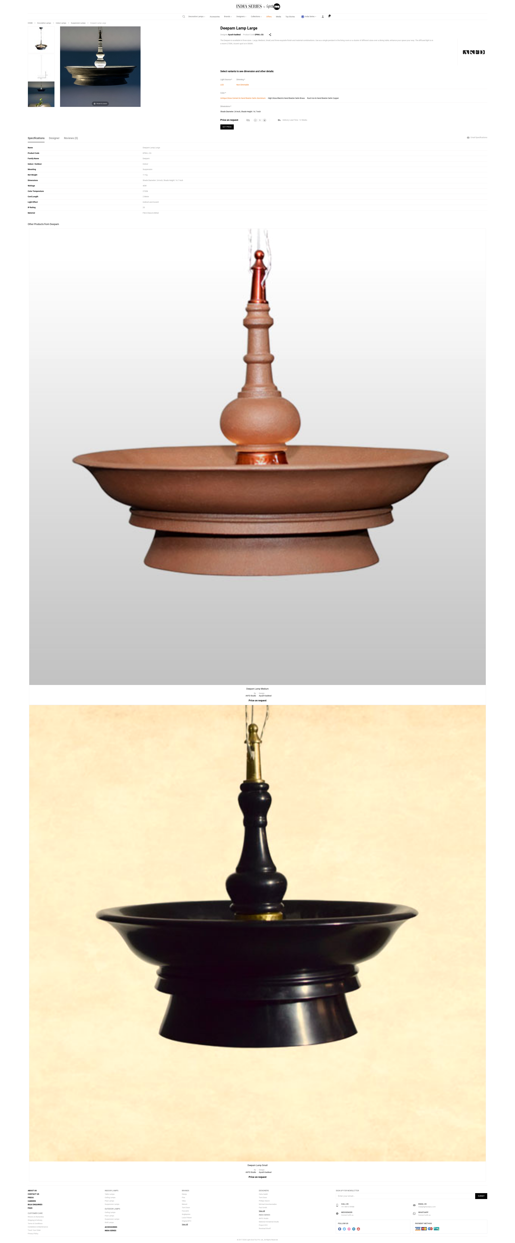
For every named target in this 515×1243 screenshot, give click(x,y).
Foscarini (185, 1211)
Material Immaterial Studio (269, 1222)
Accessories (215, 17)
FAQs (30, 1208)
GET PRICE (227, 127)
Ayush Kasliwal (234, 35)
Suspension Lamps (78, 23)
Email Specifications (478, 137)
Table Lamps (110, 1194)
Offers (269, 17)
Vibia (184, 1201)
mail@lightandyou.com (427, 1207)
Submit (481, 1196)
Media (278, 17)
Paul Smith (263, 1208)
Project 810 (263, 1225)
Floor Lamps (109, 1201)
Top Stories (290, 17)
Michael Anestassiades (268, 1204)
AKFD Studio (263, 1218)
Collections (255, 16)
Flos (183, 1197)
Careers (32, 1201)
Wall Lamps (109, 1222)
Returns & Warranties (36, 1217)
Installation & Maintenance (38, 1227)
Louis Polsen (187, 1218)
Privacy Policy (33, 1234)
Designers (240, 16)
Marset (184, 1204)
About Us (32, 1191)
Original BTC (186, 1221)
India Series (310, 16)
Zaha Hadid (263, 1194)
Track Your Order (34, 1230)
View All (185, 1224)
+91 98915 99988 (347, 1207)
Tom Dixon (186, 1208)
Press (31, 1197)
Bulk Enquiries (35, 1204)
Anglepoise (186, 1214)
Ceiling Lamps (110, 1197)
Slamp (184, 1194)
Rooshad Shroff (265, 1228)
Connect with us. (347, 1215)
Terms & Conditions (35, 1223)
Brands (227, 16)
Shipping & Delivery (35, 1220)
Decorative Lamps (196, 16)
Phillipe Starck (264, 1201)
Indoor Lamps (61, 23)
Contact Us (33, 1194)
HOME (30, 23)
